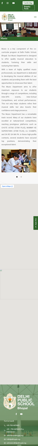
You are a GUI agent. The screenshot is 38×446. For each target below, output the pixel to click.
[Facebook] (16, 414)
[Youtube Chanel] (21, 414)
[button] (17, 177)
